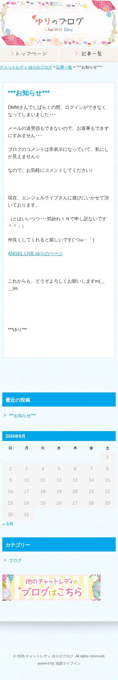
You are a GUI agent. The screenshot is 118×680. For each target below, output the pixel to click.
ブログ (15, 560)
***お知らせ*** (22, 415)
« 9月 (7, 524)
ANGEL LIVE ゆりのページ (35, 253)
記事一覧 (64, 67)
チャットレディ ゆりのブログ (26, 67)
